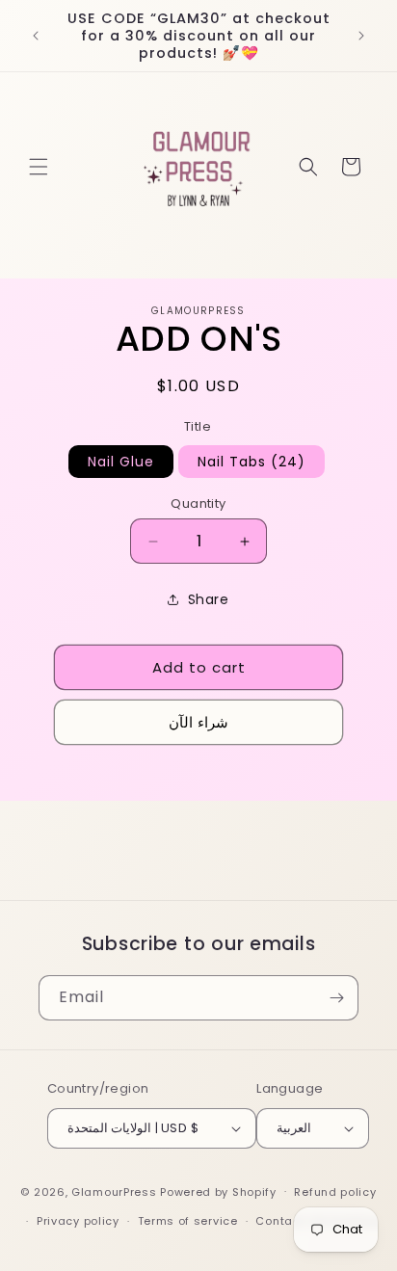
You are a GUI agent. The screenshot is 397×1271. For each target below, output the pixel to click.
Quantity (198, 503)
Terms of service (188, 1221)
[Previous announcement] (35, 35)
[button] (38, 167)
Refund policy (335, 1192)
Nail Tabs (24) (251, 461)
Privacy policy (78, 1221)
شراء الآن (198, 722)
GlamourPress (113, 1191)
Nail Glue (121, 461)
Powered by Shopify (218, 1191)
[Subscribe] (336, 997)
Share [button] (208, 599)
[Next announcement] (361, 35)
